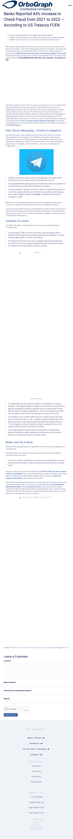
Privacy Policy (36, 777)
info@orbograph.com (36, 802)
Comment (7, 661)
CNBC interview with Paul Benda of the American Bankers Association (41, 53)
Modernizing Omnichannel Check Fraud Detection (27, 647)
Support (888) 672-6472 (37, 807)
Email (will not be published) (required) (17, 690)
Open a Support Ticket (36, 813)
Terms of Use (36, 771)
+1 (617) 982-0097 (36, 797)
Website (7, 699)
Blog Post (65, 647)
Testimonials (36, 766)
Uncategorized (49, 647)
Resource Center (36, 782)
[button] (36, 738)
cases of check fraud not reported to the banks (38, 121)
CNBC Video (38, 398)
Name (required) (10, 682)
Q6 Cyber (36, 194)
